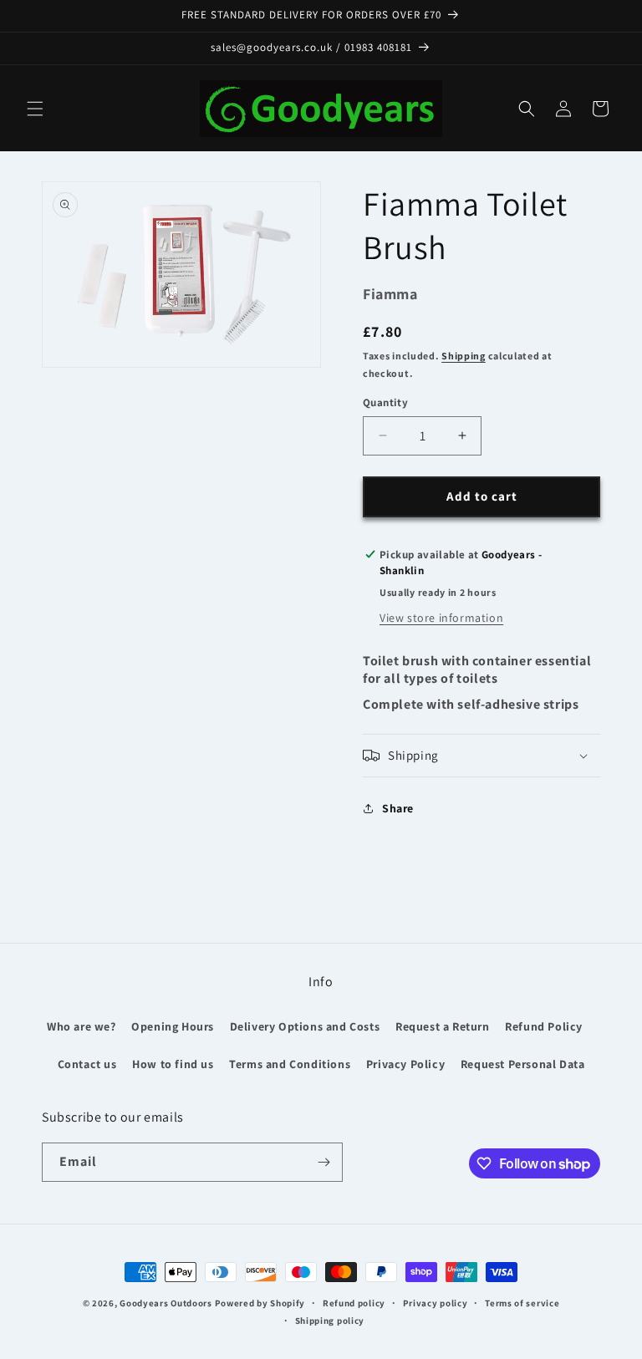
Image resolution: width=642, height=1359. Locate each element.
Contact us (87, 1063)
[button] (35, 108)
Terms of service (522, 1303)
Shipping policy (330, 1320)
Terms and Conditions (289, 1063)
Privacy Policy (405, 1063)
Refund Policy (544, 1026)
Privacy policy (435, 1303)
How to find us (172, 1063)
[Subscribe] (323, 1162)
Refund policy (354, 1303)
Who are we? (81, 1026)
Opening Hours (172, 1026)
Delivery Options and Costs (305, 1026)
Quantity (385, 402)
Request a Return (442, 1026)
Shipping (463, 355)
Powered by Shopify (260, 1303)
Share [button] (398, 808)
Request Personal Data (523, 1063)
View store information (441, 617)
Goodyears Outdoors (166, 1303)
